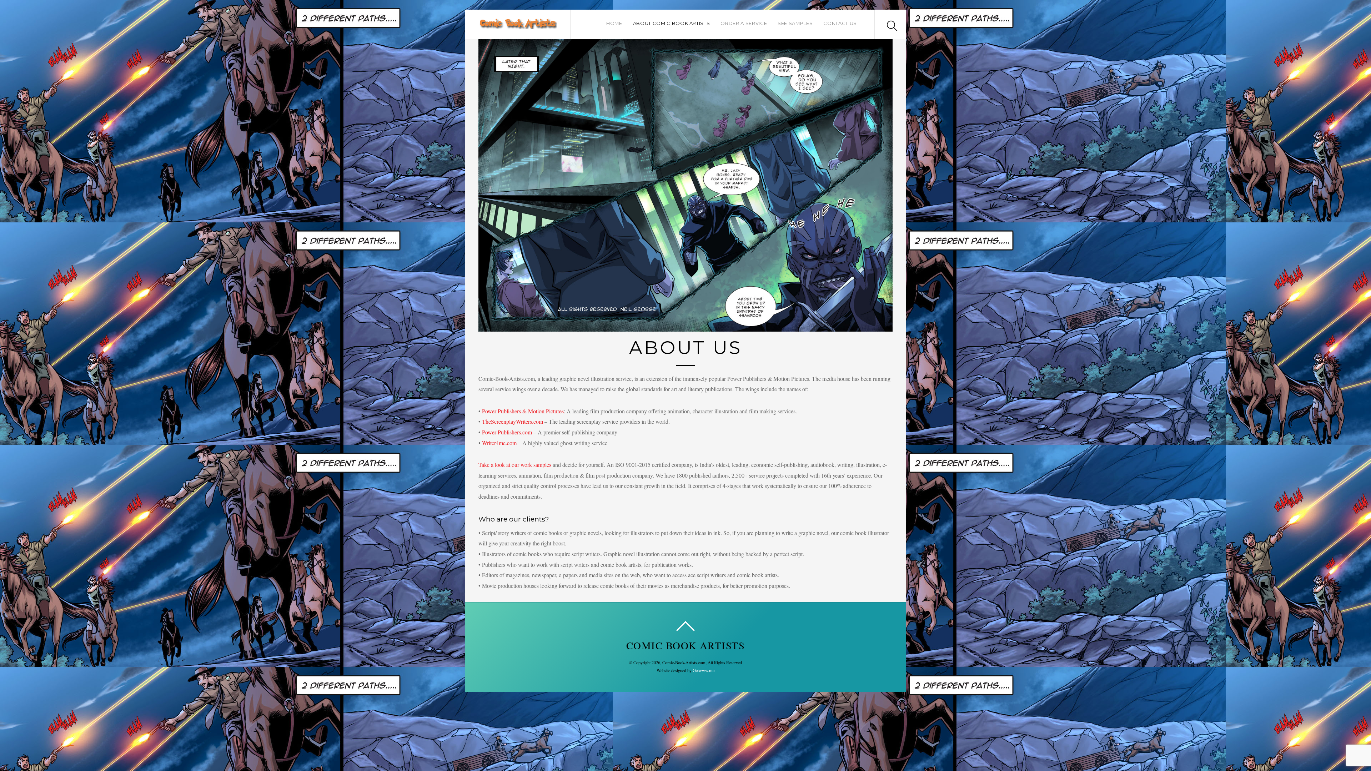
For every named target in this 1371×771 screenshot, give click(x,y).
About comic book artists (671, 23)
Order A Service (743, 23)
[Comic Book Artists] (517, 25)
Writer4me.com (499, 443)
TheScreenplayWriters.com (512, 421)
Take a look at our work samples (514, 464)
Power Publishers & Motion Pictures (523, 411)
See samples (795, 23)
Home (614, 23)
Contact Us (840, 23)
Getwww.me (703, 670)
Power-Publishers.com (507, 432)
